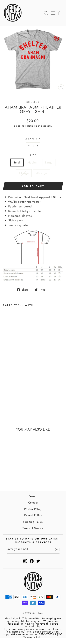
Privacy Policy (33, 509)
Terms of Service (33, 528)
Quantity (33, 138)
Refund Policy (33, 515)
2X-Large (41, 173)
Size (33, 155)
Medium (32, 162)
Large (49, 162)
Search (33, 496)
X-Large (24, 173)
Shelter (33, 102)
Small (17, 162)
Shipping (19, 125)
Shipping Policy (33, 522)
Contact (33, 503)
